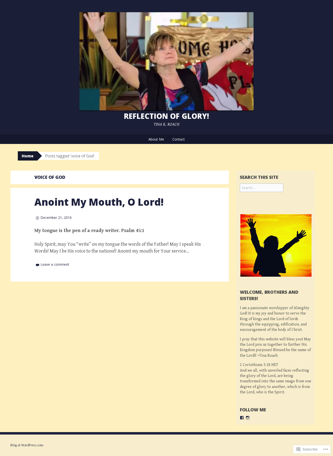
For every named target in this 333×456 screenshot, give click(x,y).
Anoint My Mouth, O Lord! (99, 202)
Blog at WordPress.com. (27, 445)
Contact (178, 139)
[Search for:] (261, 188)
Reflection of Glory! (166, 116)
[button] (279, 245)
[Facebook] (242, 418)
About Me (156, 139)
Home (27, 156)
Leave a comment (54, 264)
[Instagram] (248, 418)
